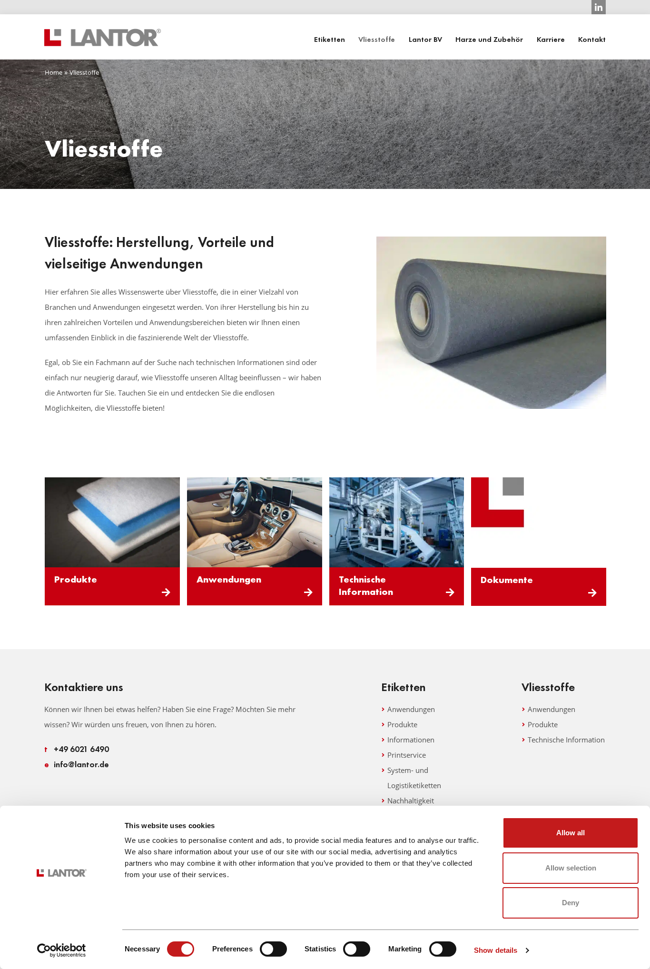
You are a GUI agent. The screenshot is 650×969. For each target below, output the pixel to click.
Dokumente (507, 579)
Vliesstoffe (376, 39)
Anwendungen (229, 579)
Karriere (551, 39)
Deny (570, 903)
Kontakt (592, 39)
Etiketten (329, 39)
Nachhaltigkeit (410, 800)
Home (53, 72)
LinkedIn (598, 7)
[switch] (273, 949)
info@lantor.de (76, 764)
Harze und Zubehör (489, 39)
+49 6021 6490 (76, 748)
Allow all (570, 833)
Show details (495, 950)
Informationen (410, 739)
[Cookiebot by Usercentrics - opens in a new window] (61, 950)
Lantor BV (425, 39)
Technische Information (366, 585)
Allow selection (570, 868)
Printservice (406, 755)
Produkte (75, 579)
